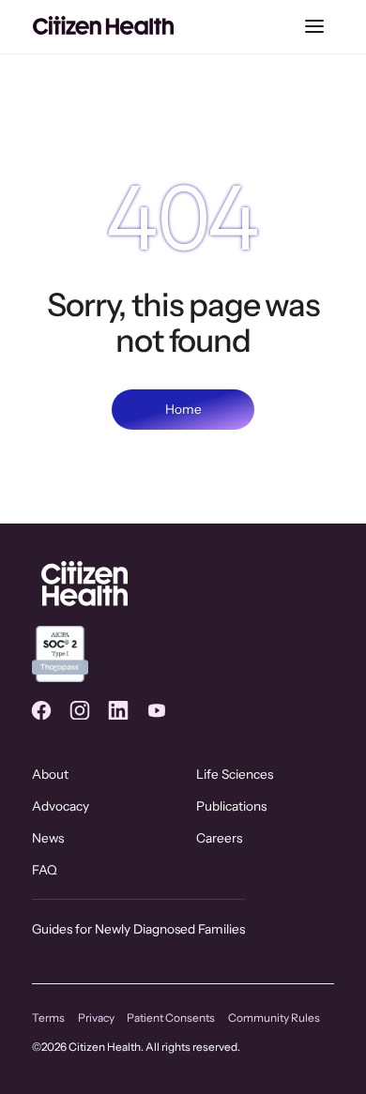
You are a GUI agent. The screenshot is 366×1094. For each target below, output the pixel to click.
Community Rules (274, 1017)
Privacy (96, 1017)
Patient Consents (171, 1017)
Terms (48, 1017)
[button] (314, 27)
